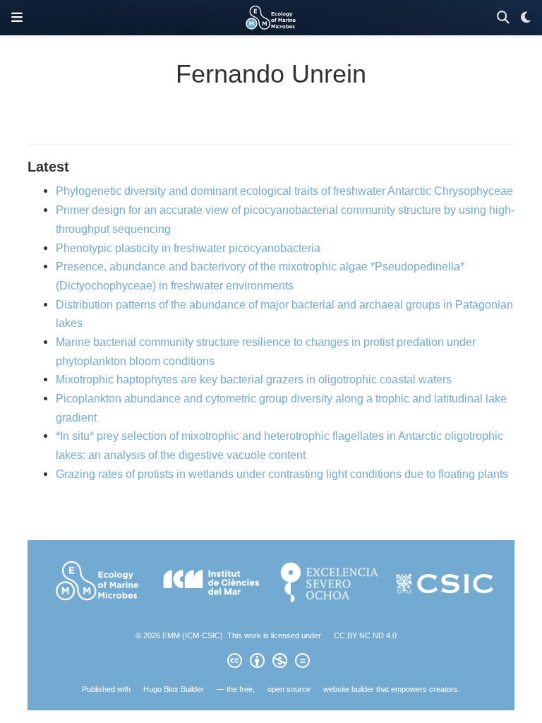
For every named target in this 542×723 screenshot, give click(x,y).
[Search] (503, 18)
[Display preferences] (526, 18)
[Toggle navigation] (17, 17)
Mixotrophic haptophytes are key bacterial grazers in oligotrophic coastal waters (254, 379)
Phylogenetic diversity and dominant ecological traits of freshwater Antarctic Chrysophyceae (284, 190)
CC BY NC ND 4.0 (365, 635)
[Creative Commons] (271, 663)
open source (289, 689)
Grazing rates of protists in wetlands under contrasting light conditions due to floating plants (282, 473)
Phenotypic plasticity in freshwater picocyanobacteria (188, 247)
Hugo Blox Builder (173, 689)
